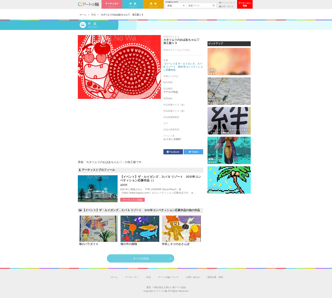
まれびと (212, 162)
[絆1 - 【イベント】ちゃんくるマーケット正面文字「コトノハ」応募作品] (229, 121)
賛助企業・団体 (215, 277)
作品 (93, 14)
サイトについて (228, 2)
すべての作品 (141, 258)
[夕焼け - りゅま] (229, 62)
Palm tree (214, 189)
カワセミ (213, 100)
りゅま (211, 73)
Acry (210, 192)
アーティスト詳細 (132, 199)
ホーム (83, 14)
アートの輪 (88, 4)
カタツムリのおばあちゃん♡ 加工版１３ (122, 14)
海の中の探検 (129, 244)
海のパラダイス (88, 244)
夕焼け (212, 70)
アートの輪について (168, 277)
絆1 (210, 127)
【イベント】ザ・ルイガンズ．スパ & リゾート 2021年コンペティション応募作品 (183, 66)
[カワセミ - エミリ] (229, 91)
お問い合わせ (227, 6)
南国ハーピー (215, 159)
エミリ (211, 103)
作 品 (132, 4)
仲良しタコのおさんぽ (176, 244)
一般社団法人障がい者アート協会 (169, 287)
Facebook (174, 151)
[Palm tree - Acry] (229, 180)
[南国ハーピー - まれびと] (229, 151)
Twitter (194, 151)
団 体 (153, 4)
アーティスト (112, 4)
